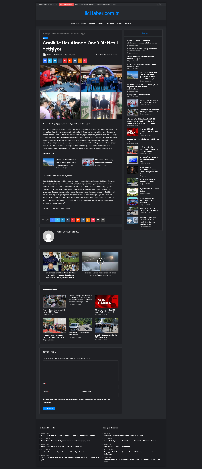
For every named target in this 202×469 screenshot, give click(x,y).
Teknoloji (110, 23)
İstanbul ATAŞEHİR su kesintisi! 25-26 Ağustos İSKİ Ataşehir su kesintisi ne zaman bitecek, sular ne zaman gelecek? (80, 299)
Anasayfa (74, 23)
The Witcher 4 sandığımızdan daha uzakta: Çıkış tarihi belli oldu (149, 170)
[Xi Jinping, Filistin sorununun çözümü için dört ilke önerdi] (54, 325)
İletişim (128, 23)
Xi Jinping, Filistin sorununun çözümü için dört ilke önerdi (53, 336)
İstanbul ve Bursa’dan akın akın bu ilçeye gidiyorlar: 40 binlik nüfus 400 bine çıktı (66, 162)
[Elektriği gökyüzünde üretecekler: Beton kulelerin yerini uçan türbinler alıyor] (132, 220)
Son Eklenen (143, 33)
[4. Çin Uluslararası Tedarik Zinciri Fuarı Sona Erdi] (132, 201)
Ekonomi (92, 23)
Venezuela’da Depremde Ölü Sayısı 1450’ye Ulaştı (54, 311)
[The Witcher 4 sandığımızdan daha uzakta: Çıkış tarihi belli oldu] (132, 170)
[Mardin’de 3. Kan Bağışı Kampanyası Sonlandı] (88, 162)
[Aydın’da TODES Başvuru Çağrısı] (132, 192)
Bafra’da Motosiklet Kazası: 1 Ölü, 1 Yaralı (80, 334)
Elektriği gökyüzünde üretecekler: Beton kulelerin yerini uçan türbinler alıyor (148, 221)
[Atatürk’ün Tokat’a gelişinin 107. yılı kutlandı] (106, 325)
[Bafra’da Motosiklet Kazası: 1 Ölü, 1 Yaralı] (80, 324)
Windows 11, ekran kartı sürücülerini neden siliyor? (149, 159)
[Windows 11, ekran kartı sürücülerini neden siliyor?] (132, 160)
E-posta (46, 391)
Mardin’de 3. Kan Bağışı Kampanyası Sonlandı (149, 101)
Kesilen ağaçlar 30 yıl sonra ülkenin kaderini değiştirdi (92, 4)
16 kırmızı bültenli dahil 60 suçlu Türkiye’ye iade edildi (105, 311)
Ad (44, 383)
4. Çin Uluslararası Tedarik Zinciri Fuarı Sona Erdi (147, 200)
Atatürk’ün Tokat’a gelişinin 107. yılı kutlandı (106, 336)
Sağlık (100, 23)
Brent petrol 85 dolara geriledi (138, 95)
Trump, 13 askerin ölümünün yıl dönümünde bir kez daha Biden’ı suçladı (142, 42)
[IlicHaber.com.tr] (101, 13)
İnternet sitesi (86, 391)
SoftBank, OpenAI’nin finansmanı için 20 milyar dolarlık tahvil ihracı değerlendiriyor (142, 86)
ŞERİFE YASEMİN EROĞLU (54, 55)
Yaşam (119, 23)
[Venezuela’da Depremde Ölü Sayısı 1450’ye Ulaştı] (54, 301)
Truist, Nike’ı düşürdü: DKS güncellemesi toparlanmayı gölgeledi (142, 50)
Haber (83, 23)
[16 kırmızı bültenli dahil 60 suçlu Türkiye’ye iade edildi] (106, 301)
